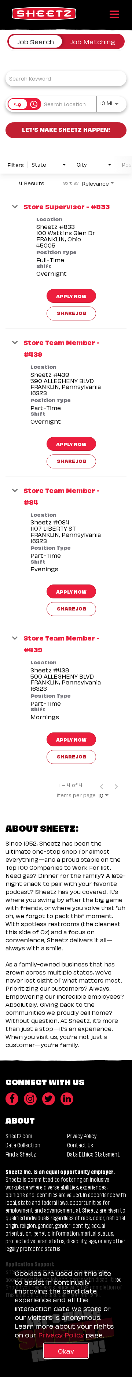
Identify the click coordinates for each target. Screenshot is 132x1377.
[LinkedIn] (66, 1098)
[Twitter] (48, 1098)
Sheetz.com (19, 1135)
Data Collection (23, 1144)
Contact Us (80, 1144)
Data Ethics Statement (93, 1154)
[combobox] (62, 78)
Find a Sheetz (21, 1154)
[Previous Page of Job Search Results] (101, 784)
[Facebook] (12, 1098)
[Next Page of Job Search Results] (116, 784)
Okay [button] (66, 1350)
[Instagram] (30, 1098)
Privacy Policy (81, 1135)
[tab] (35, 41)
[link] (66, 261)
